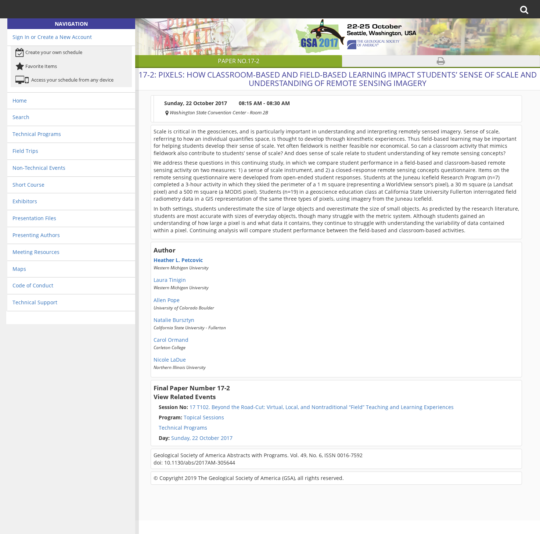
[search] (526, 9)
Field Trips (25, 150)
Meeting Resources (36, 251)
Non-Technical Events (38, 167)
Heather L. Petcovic (178, 260)
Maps (19, 268)
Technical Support (34, 302)
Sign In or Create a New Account (52, 36)
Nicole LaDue (170, 359)
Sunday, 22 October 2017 (202, 438)
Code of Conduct (32, 285)
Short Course (28, 184)
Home (19, 100)
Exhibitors (24, 201)
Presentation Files (34, 218)
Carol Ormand (171, 340)
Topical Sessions (191, 417)
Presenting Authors (36, 235)
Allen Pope (167, 300)
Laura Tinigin (170, 280)
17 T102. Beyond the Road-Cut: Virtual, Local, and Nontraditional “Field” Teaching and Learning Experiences (306, 407)
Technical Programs (36, 133)
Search (20, 117)
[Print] (440, 61)
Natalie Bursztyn (174, 320)
